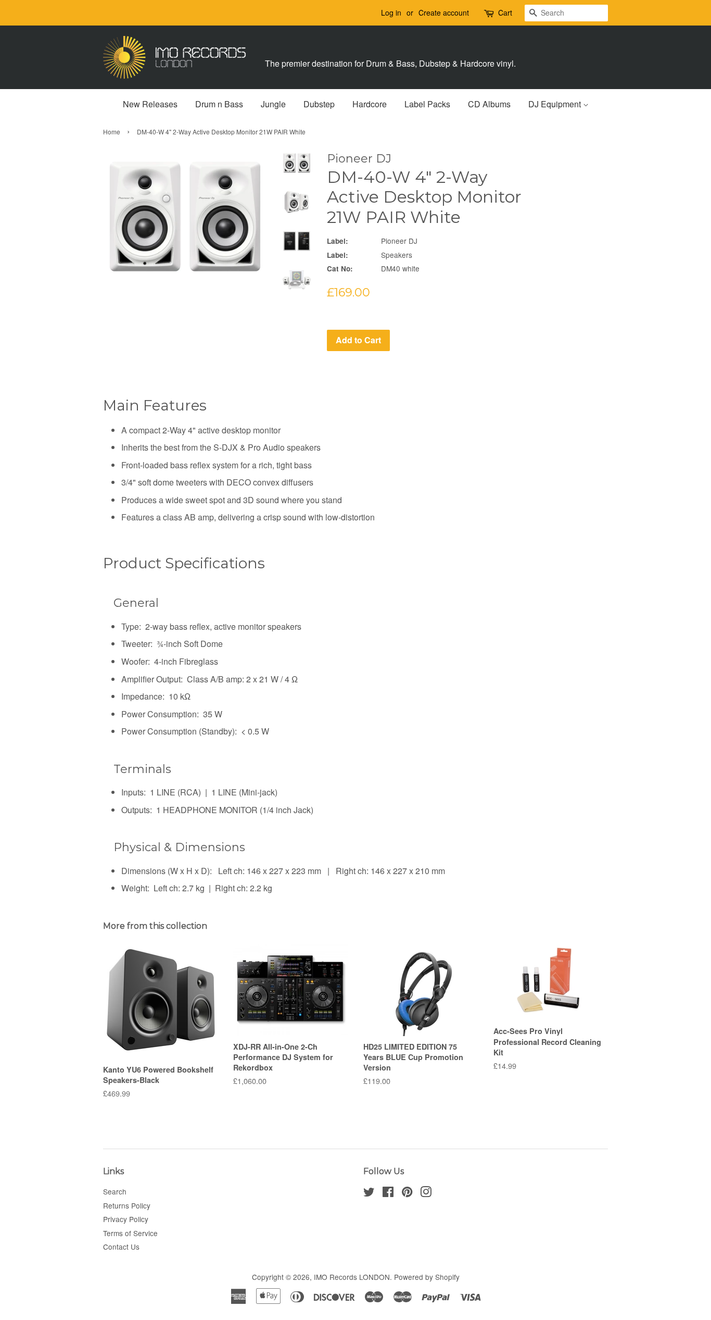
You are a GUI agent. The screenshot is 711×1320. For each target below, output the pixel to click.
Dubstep (319, 104)
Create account (443, 12)
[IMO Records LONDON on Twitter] (369, 1193)
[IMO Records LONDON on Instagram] (425, 1193)
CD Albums (489, 104)
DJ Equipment (555, 104)
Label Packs (427, 104)
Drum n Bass (219, 104)
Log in (391, 12)
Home (111, 131)
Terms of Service (130, 1233)
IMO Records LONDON (352, 1277)
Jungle (273, 104)
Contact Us (121, 1246)
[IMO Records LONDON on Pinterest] (407, 1193)
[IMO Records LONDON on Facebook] (388, 1193)
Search (114, 1191)
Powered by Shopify (427, 1277)
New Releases (150, 104)
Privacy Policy (125, 1219)
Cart (505, 12)
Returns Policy (126, 1205)
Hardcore (369, 104)
